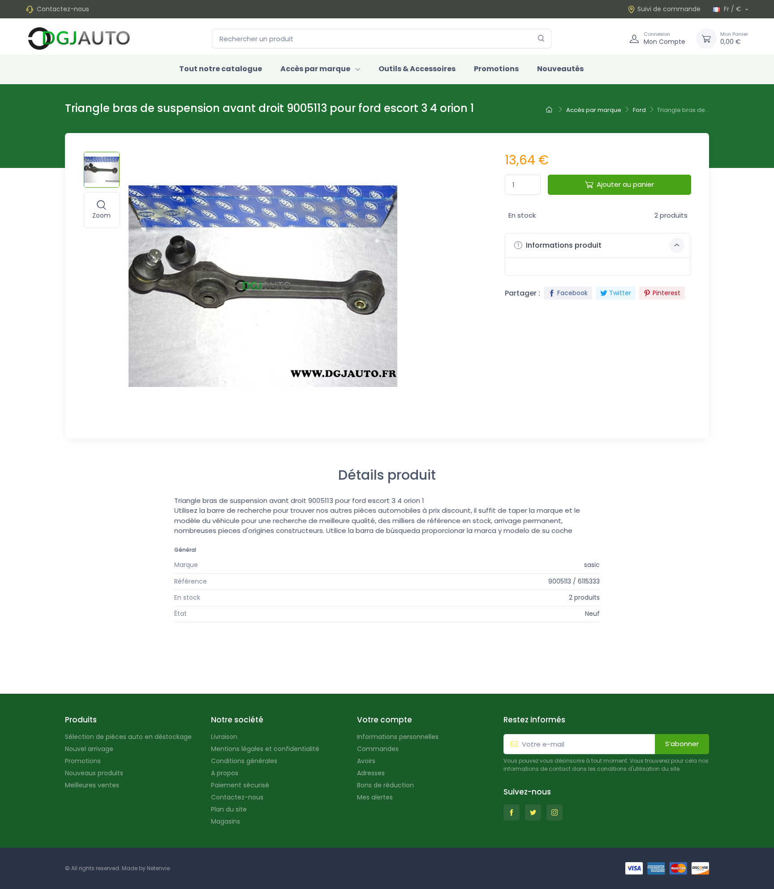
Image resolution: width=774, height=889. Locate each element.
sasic (592, 564)
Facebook (572, 292)
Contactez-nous (63, 8)
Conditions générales (244, 760)
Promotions (496, 69)
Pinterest (666, 292)
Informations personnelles (398, 736)
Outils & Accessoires (417, 69)
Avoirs (366, 760)
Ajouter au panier (625, 184)
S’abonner (682, 743)
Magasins (225, 821)
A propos (224, 773)
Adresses (371, 773)
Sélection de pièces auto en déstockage (128, 736)
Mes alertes (375, 797)
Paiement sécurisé (240, 785)
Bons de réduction (385, 785)
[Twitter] (533, 812)
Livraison (224, 736)
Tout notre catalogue (220, 69)
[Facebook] (511, 812)
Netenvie (158, 868)
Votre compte (384, 719)
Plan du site (229, 809)
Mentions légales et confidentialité (265, 748)
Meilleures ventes (92, 785)
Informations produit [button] (563, 245)
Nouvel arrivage (89, 748)
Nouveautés (560, 69)
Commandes (378, 748)
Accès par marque (315, 69)
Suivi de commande (669, 8)
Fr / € (732, 8)
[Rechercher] (541, 39)
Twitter (620, 292)
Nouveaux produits (94, 773)
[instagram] (554, 812)
